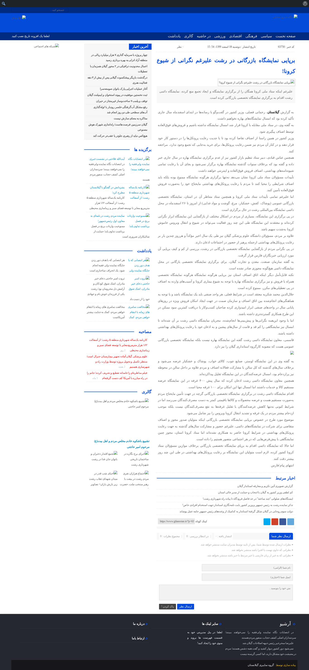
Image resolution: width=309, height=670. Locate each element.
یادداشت (174, 36)
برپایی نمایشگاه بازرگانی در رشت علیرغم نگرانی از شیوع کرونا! (226, 65)
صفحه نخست (286, 36)
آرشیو (285, 623)
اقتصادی (235, 36)
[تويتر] (267, 521)
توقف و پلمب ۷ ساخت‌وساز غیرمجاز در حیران (121, 101)
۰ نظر (180, 46)
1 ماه (96, 378)
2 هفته (122, 366)
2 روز (123, 350)
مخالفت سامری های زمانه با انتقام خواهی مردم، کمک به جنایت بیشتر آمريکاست (106, 312)
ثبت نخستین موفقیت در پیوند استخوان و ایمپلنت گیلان (117, 94)
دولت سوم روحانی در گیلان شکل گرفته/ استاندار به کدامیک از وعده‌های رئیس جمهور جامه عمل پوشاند (236, 511)
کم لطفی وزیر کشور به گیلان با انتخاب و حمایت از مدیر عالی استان (255, 492)
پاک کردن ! (167, 606)
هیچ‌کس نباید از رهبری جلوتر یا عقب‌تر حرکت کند (120, 135)
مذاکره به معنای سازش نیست (130, 118)
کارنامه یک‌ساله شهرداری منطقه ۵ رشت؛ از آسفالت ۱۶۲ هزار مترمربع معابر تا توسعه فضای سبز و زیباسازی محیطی (118, 203)
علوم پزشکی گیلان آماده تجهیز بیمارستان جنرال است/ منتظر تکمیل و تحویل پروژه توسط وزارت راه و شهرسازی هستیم (118, 361)
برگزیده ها (143, 149)
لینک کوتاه (201, 521)
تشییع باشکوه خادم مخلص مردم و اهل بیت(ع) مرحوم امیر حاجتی (122, 444)
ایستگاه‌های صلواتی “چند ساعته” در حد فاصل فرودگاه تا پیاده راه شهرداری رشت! (248, 498)
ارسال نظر (185, 606)
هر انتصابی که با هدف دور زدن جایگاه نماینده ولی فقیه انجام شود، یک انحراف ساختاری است (107, 265)
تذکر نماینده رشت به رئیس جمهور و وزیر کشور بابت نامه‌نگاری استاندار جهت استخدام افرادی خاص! (237, 505)
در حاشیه (204, 36)
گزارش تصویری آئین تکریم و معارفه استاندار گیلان (265, 486)
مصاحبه (145, 331)
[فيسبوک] (282, 521)
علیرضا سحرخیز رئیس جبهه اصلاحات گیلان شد (268, 643)
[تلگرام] (290, 521)
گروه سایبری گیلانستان (261, 665)
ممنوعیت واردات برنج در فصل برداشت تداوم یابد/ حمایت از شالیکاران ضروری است (120, 231)
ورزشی (220, 36)
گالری (188, 36)
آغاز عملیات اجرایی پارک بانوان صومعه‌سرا (123, 88)
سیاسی (266, 36)
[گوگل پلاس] (274, 521)
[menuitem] (305, 3)
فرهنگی (251, 36)
